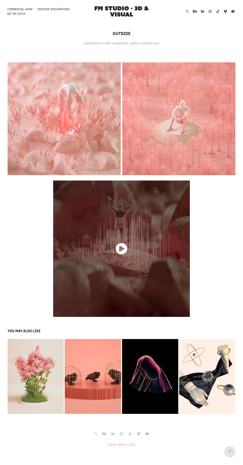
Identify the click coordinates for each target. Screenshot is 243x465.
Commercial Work (20, 9)
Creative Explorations (53, 9)
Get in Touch (16, 14)
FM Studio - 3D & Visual (122, 11)
